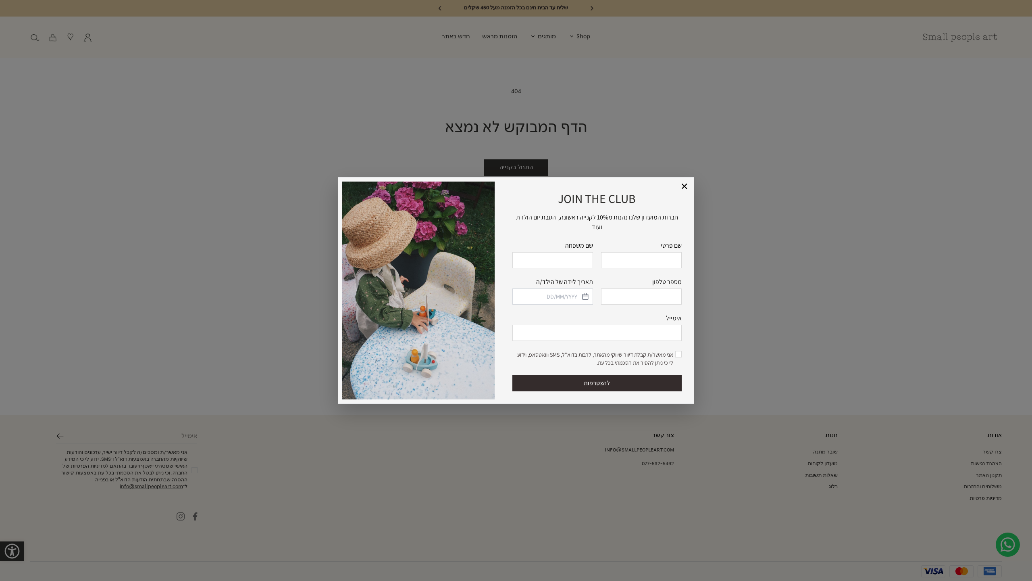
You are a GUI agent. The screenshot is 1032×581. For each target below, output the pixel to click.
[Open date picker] (584, 296)
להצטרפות (597, 383)
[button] (685, 187)
